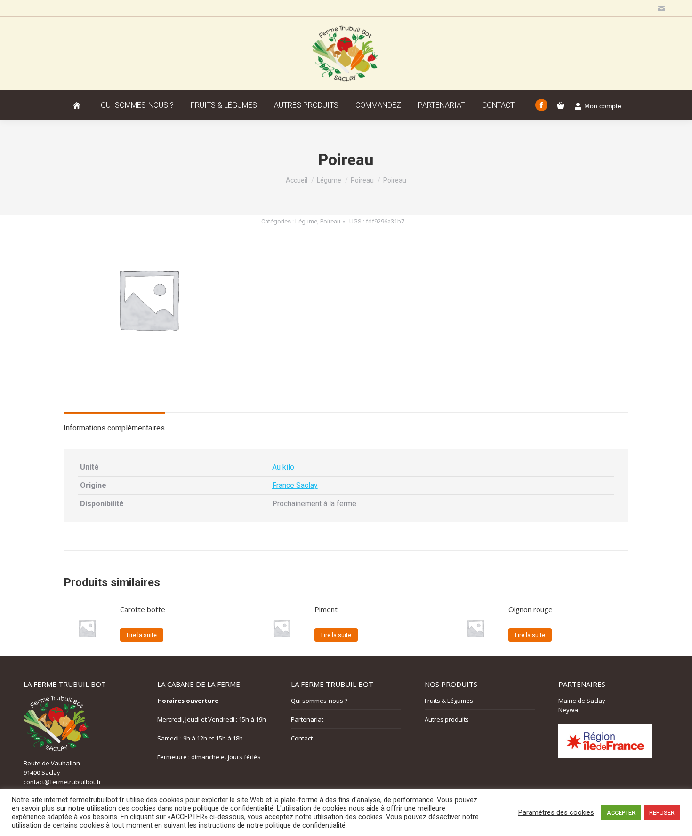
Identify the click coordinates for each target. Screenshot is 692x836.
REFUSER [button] (662, 812)
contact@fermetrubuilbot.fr (62, 782)
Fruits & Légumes (449, 700)
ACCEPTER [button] (621, 812)
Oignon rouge (530, 609)
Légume (306, 221)
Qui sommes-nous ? (319, 700)
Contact (302, 738)
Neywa (568, 710)
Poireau (330, 221)
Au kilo (283, 466)
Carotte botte (142, 609)
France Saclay (295, 485)
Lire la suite (142, 635)
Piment (326, 609)
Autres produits (447, 719)
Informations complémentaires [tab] (114, 427)
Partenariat (307, 719)
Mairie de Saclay (581, 700)
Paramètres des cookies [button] (556, 812)
